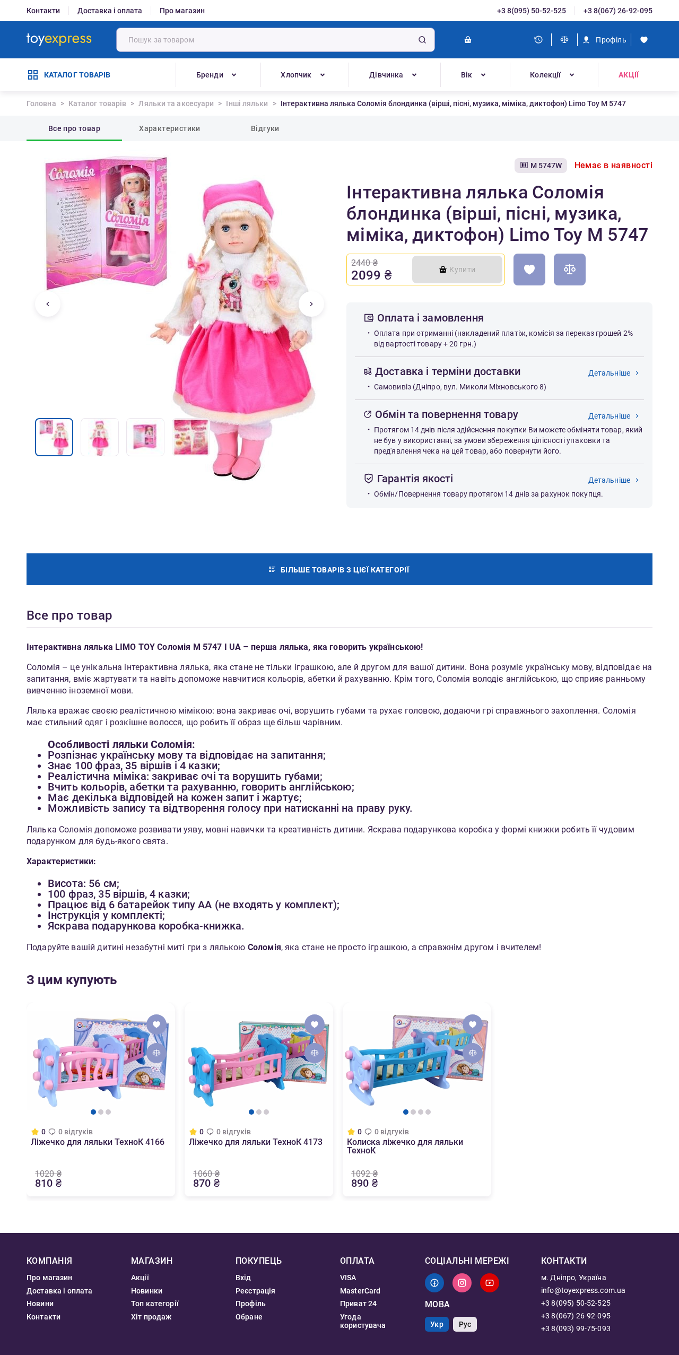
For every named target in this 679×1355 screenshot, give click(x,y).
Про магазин (182, 10)
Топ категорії (155, 1303)
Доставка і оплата (109, 10)
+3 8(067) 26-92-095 (618, 10)
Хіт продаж (151, 1317)
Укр (436, 1324)
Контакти (43, 10)
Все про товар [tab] (74, 128)
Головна (41, 103)
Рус (465, 1324)
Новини (40, 1303)
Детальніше (609, 373)
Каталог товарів (97, 103)
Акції (629, 75)
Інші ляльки (247, 103)
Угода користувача (363, 1321)
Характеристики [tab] (170, 128)
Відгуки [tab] (265, 128)
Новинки (146, 1291)
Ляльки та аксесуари (176, 103)
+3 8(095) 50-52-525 (531, 10)
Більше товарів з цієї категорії (345, 570)
